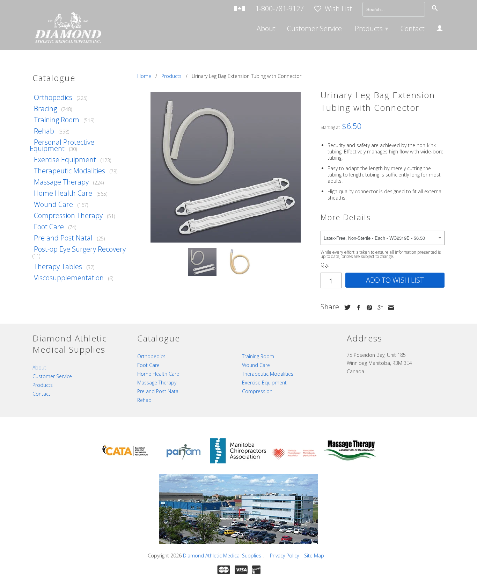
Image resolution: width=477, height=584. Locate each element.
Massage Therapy (61, 182)
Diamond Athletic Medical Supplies (223, 555)
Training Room (56, 119)
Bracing (45, 108)
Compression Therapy (68, 215)
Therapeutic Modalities (69, 170)
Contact (413, 29)
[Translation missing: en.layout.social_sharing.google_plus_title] (378, 307)
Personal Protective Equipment (62, 145)
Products (371, 28)
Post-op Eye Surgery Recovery (80, 249)
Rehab (44, 131)
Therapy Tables (58, 266)
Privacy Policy (284, 555)
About (266, 29)
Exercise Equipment (65, 159)
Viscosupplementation (69, 277)
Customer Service (314, 29)
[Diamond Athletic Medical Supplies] (67, 28)
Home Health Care (63, 193)
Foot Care (49, 226)
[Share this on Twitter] (346, 307)
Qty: (325, 264)
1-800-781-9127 (279, 9)
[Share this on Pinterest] (367, 307)
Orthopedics (53, 97)
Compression (257, 391)
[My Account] (439, 29)
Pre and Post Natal (63, 238)
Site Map (314, 555)
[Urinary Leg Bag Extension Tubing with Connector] (225, 167)
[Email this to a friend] (389, 307)
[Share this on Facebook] (356, 307)
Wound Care (53, 204)
